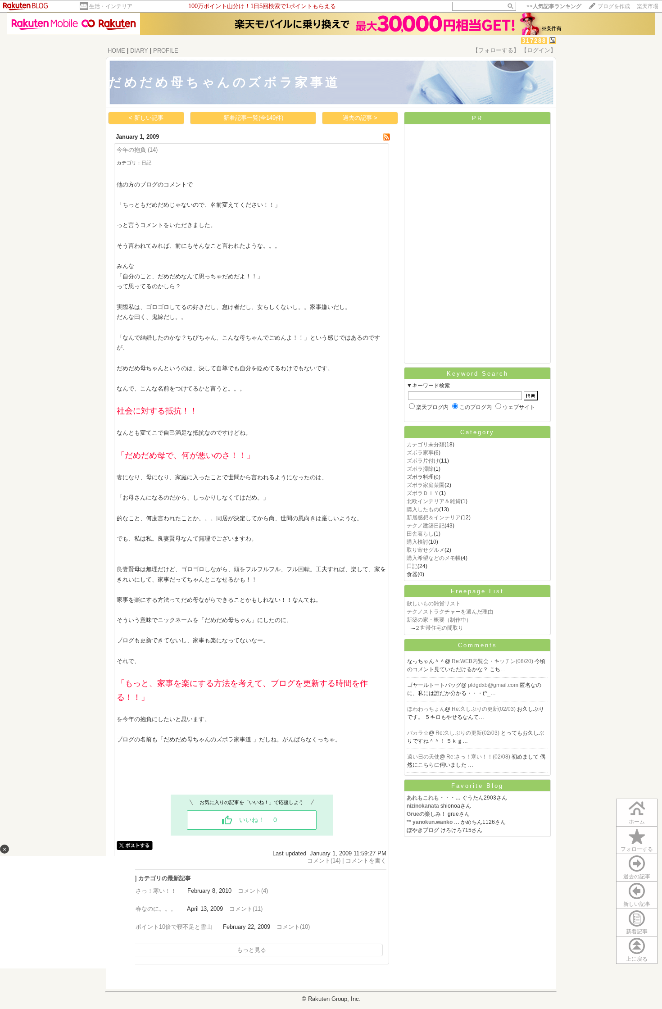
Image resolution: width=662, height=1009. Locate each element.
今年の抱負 (131, 149)
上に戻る (637, 959)
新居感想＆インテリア (434, 517)
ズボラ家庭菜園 (425, 485)
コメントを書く (365, 860)
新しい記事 (636, 904)
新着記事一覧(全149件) (253, 117)
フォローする (637, 849)
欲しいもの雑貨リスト (434, 603)
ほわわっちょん (426, 709)
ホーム (637, 821)
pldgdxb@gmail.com (494, 685)
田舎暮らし (420, 534)
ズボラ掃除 (420, 469)
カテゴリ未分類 (425, 444)
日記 (146, 162)
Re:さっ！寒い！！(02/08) (479, 757)
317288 (534, 40)
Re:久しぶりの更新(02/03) (484, 709)
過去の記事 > (360, 117)
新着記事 (637, 931)
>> (553, 6)
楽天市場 (647, 6)
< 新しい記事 (146, 117)
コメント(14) (323, 860)
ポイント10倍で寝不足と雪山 (174, 926)
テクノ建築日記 (425, 526)
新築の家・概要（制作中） (439, 620)
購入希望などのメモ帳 (434, 558)
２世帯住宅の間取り (439, 628)
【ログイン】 (538, 50)
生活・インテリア (110, 6)
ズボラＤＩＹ (423, 493)
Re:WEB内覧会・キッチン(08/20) (493, 661)
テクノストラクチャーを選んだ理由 (450, 612)
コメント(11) (246, 908)
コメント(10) (293, 926)
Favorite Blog (477, 785)
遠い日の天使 (423, 757)
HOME (116, 50)
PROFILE (165, 50)
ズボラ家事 (420, 453)
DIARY (139, 50)
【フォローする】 (495, 50)
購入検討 (417, 542)
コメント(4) (253, 890)
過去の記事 (636, 876)
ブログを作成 (614, 6)
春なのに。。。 (156, 908)
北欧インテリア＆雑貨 (434, 501)
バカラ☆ (418, 733)
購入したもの (423, 509)
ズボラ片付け (423, 461)
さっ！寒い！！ (156, 890)
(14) (153, 149)
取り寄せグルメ (425, 550)
